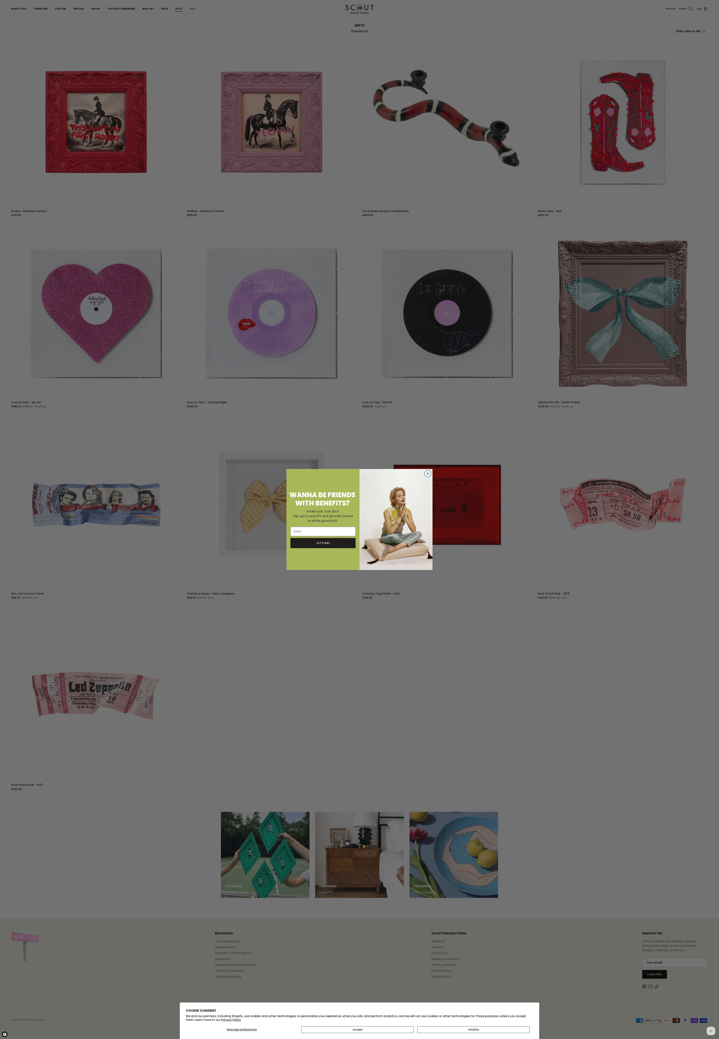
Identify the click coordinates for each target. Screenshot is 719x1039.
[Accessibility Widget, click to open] (4, 1034)
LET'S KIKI (323, 543)
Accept (358, 1030)
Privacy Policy (231, 1020)
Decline (473, 1030)
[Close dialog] (427, 473)
